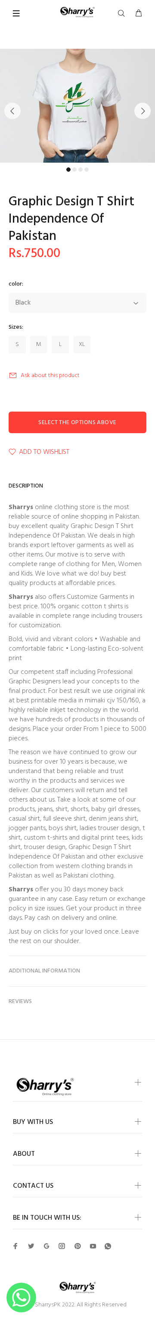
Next (142, 111)
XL (82, 344)
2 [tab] (74, 169)
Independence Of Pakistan (47, 535)
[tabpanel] (77, 106)
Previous (12, 111)
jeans (45, 809)
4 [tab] (86, 169)
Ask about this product (50, 376)
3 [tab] (80, 169)
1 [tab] (68, 169)
